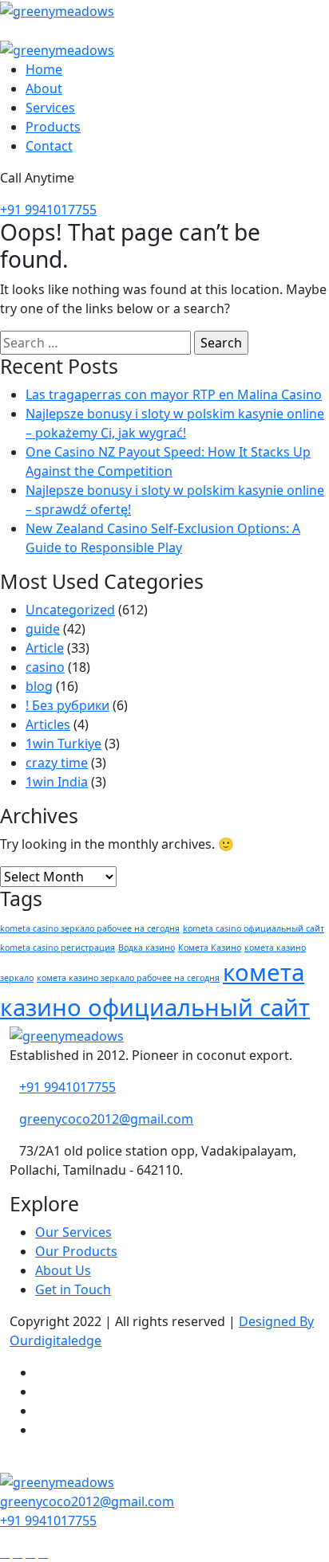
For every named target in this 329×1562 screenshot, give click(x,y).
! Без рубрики (67, 705)
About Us (63, 1270)
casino (45, 667)
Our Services (73, 1232)
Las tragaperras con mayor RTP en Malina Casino (174, 394)
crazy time (57, 762)
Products (53, 126)
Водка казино (146, 947)
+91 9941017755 (48, 209)
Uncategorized (70, 609)
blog (39, 686)
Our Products (76, 1251)
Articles (48, 724)
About (44, 88)
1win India (57, 782)
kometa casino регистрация (57, 947)
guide (43, 629)
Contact (49, 146)
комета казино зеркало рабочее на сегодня (128, 977)
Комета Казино (209, 947)
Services (50, 107)
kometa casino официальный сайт (253, 928)
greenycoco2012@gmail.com (106, 1119)
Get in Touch (73, 1289)
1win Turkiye (63, 743)
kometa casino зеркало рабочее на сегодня (90, 928)
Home (44, 69)
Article (45, 648)
